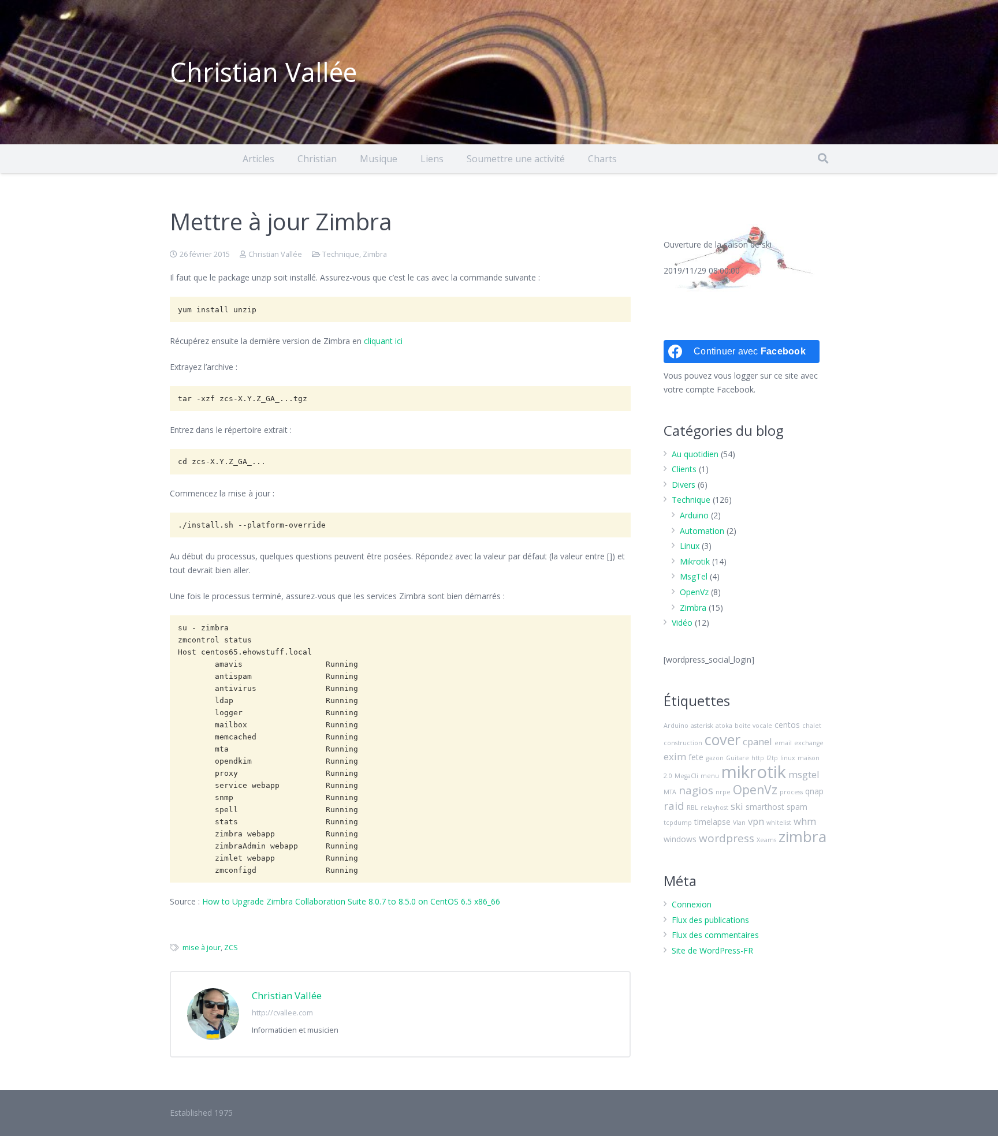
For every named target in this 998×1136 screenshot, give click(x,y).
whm (805, 821)
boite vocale (753, 726)
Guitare (737, 758)
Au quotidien (695, 454)
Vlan (739, 823)
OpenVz (694, 591)
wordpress (726, 838)
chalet (811, 726)
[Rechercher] (823, 158)
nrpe (723, 792)
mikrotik (753, 771)
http (757, 758)
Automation (702, 530)
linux (787, 758)
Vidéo (682, 622)
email (783, 743)
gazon (715, 758)
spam (797, 806)
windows (680, 839)
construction (683, 743)
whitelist (778, 823)
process (791, 792)
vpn (756, 821)
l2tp (772, 758)
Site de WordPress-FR (712, 950)
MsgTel (693, 576)
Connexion (692, 904)
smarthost (765, 806)
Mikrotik (695, 561)
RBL (692, 808)
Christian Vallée (275, 254)
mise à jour (202, 947)
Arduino (694, 515)
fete (695, 757)
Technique (340, 254)
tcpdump (678, 823)
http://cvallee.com (282, 1013)
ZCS (231, 947)
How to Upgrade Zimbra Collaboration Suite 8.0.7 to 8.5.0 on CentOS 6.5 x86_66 (351, 901)
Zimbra (375, 254)
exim (675, 756)
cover (722, 739)
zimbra (802, 836)
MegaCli (686, 776)
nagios (696, 790)
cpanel (757, 741)
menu (710, 776)
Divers (683, 484)
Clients (684, 469)
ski (737, 806)
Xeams (766, 840)
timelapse (712, 821)
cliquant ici (383, 340)
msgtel (804, 774)
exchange (809, 743)
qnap (814, 791)
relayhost (714, 808)
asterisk (702, 726)
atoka (724, 726)
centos (787, 724)
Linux (689, 545)
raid (674, 805)
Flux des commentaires (715, 934)
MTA (670, 792)
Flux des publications (710, 919)
